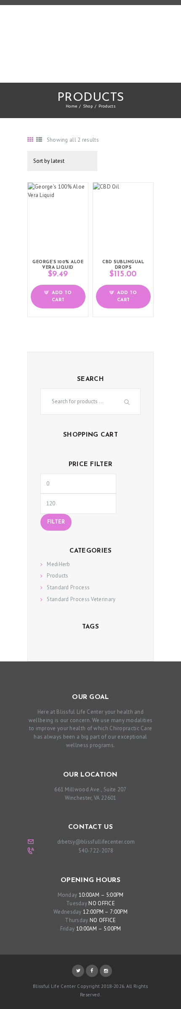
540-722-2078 (96, 850)
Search (128, 401)
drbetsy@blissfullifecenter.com (96, 841)
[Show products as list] (39, 139)
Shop (88, 106)
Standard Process (68, 587)
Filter (56, 522)
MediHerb (58, 564)
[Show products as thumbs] (30, 139)
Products (57, 575)
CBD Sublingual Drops (123, 265)
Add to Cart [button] (62, 296)
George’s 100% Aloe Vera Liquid (57, 265)
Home (71, 106)
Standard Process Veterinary (81, 599)
